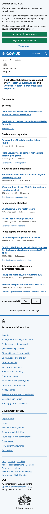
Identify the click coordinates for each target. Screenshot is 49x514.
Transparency (8, 441)
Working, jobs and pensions (14, 403)
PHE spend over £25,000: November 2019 (22, 274)
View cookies (24, 46)
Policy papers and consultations (16, 436)
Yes (27, 301)
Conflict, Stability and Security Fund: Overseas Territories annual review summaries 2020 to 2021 (24, 250)
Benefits (5, 335)
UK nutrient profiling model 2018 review (21, 237)
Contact (30, 464)
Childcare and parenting (13, 348)
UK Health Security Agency (21, 82)
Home (4, 60)
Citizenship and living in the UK (16, 353)
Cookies (21, 461)
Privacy (11, 461)
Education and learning (12, 371)
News (4, 423)
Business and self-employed (15, 344)
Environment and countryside (15, 380)
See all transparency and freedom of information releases (24, 292)
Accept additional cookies (24, 34)
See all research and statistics (13, 226)
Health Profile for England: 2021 (17, 218)
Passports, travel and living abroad (18, 394)
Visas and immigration (12, 399)
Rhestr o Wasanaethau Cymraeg (17, 471)
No (38, 301)
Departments (8, 418)
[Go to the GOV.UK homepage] (11, 53)
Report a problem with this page (24, 310)
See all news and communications (15, 197)
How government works (13, 446)
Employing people (10, 376)
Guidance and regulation (13, 427)
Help (4, 461)
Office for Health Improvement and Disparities (23, 87)
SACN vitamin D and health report (18, 209)
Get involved (7, 450)
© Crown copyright (24, 508)
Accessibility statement (13, 464)
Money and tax (8, 389)
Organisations (15, 60)
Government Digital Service (14, 475)
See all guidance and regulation (14, 163)
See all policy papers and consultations (17, 260)
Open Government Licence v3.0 (16, 486)
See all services (8, 128)
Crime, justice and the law (14, 358)
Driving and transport (12, 367)
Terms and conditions (11, 468)
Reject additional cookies (24, 40)
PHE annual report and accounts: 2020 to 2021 (24, 284)
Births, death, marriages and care (17, 339)
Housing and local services (14, 385)
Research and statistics (13, 432)
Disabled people (9, 362)
